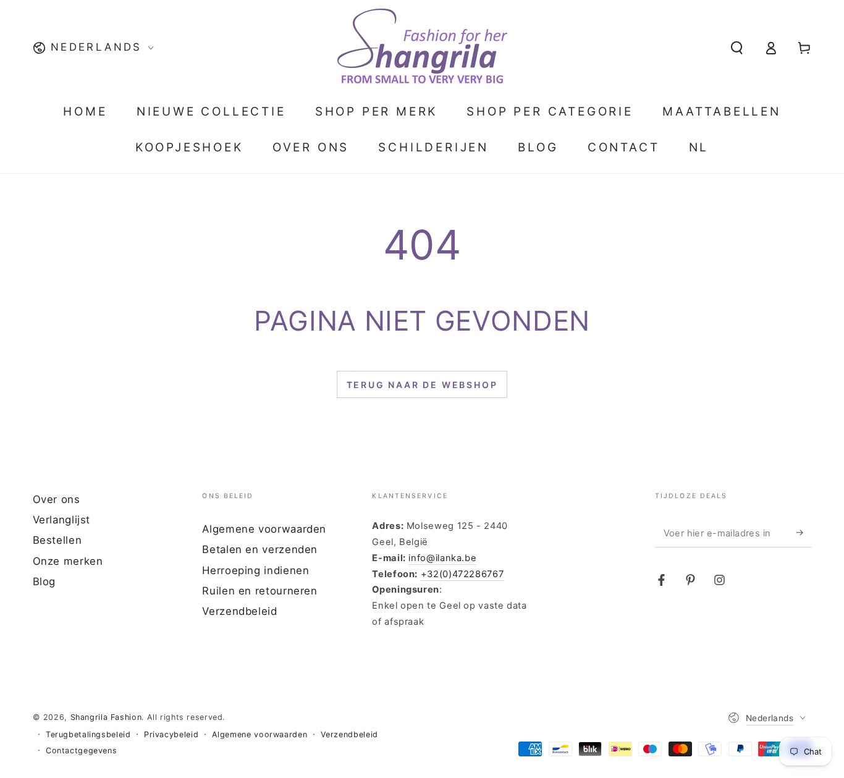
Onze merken (68, 561)
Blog (44, 581)
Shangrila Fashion (106, 717)
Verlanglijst (62, 520)
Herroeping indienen (255, 570)
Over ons (56, 499)
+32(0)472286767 (462, 574)
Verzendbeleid (239, 611)
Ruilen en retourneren (259, 591)
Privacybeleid (171, 734)
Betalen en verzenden (260, 549)
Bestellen (57, 540)
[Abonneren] (803, 532)
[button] (737, 47)
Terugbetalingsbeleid (88, 734)
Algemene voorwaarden (264, 529)
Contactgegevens (81, 750)
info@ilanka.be (442, 558)
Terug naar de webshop (422, 384)
